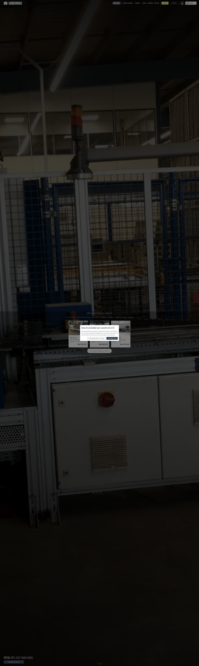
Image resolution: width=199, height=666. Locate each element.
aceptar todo (112, 338)
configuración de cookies (96, 338)
